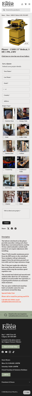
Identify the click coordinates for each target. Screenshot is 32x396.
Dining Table (23, 121)
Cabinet (21, 153)
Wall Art (21, 188)
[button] (26, 4)
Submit (6, 223)
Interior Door (9, 153)
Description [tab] (6, 237)
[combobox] (16, 10)
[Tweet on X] (8, 228)
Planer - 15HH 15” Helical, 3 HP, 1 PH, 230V (17, 15)
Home (3, 15)
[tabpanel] (16, 271)
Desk (6, 137)
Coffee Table (23, 137)
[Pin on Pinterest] (15, 228)
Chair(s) (7, 204)
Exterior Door (9, 121)
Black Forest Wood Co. (12, 392)
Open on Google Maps (10, 346)
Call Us (6, 374)
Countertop (8, 169)
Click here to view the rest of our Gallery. (15, 56)
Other (21, 204)
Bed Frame (8, 188)
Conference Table (22, 170)
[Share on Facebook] (12, 228)
